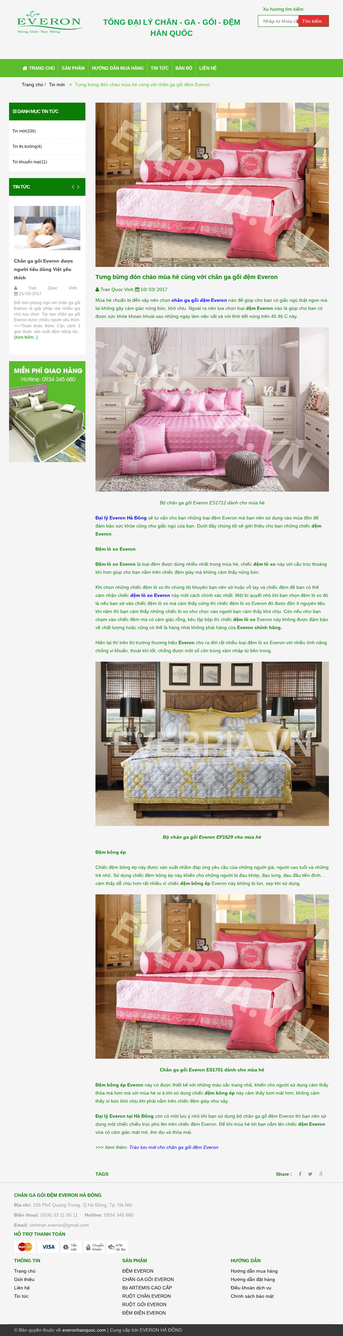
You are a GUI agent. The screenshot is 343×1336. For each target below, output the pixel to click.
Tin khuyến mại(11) (29, 162)
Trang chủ (32, 84)
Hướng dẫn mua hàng (254, 1271)
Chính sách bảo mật (252, 1296)
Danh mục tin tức (37, 111)
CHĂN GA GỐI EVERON (148, 1279)
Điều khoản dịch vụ (251, 1287)
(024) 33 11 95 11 (59, 1215)
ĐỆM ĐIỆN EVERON (144, 1313)
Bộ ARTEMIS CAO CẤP (147, 1287)
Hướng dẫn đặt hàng (253, 1279)
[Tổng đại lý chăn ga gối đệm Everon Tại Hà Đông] (49, 16)
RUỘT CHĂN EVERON (146, 1296)
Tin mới (57, 84)
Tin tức (21, 186)
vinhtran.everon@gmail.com (59, 1225)
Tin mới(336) (24, 131)
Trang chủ (25, 1271)
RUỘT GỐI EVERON (144, 1304)
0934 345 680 (119, 1215)
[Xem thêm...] (26, 337)
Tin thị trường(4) (27, 146)
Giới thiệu (24, 1279)
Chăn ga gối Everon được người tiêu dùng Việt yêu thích (43, 269)
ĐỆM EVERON (137, 1271)
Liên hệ (22, 1287)
